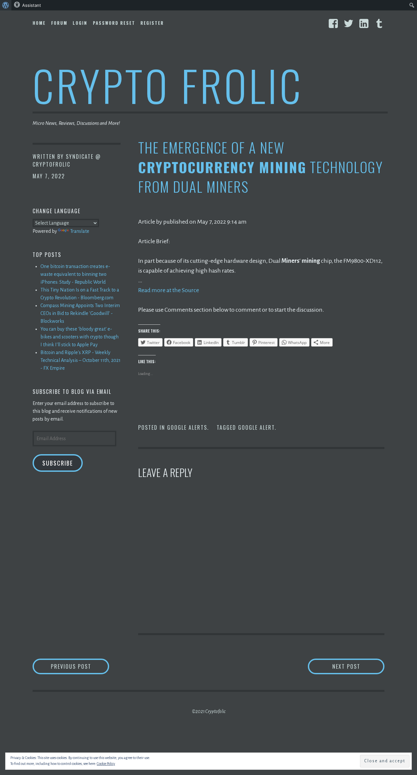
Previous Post (80, 666)
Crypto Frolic (168, 84)
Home (39, 23)
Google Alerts (187, 427)
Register (152, 23)
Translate (79, 231)
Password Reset (114, 23)
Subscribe (57, 463)
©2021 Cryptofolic (208, 711)
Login (80, 23)
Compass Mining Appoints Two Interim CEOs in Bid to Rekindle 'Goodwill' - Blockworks (80, 313)
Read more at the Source (168, 290)
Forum (59, 23)
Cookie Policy (106, 764)
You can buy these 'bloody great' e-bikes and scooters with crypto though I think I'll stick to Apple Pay (79, 336)
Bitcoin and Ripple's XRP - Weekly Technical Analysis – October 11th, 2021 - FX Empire (80, 360)
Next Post (358, 666)
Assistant (31, 5)
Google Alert (256, 427)
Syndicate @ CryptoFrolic (67, 160)
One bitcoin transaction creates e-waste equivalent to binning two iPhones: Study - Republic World (75, 274)
